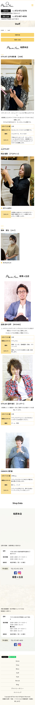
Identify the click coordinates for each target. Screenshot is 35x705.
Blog (17, 684)
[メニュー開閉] (32, 5)
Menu (17, 669)
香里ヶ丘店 (6, 16)
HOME (2, 30)
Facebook (15, 572)
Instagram (19, 572)
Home (17, 661)
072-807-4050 (21, 16)
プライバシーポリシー (17, 688)
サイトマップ (17, 692)
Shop (17, 665)
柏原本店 (5, 11)
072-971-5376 (21, 10)
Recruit (17, 681)
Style (17, 677)
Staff (17, 673)
